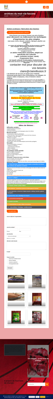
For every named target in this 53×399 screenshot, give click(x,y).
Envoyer (10, 267)
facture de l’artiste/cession (15, 258)
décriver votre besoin (12, 241)
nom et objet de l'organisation (14, 216)
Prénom (8, 231)
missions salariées (13, 262)
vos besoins (10, 234)
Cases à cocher (10, 257)
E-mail (8, 251)
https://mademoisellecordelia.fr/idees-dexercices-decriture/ (19, 175)
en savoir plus (12, 211)
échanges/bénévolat (13, 263)
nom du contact (11, 227)
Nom (20, 231)
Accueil (6, 15)
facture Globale (12, 260)
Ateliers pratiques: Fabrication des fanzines (23, 29)
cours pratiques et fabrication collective (19, 32)
